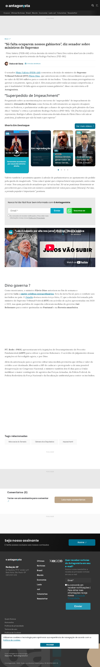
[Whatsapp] (56, 561)
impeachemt (68, 442)
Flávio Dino (34, 76)
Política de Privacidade (37, 218)
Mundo (35, 13)
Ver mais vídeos (84, 126)
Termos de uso (11, 629)
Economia (43, 13)
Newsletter (72, 13)
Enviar (57, 211)
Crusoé (7, 13)
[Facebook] (61, 561)
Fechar (50, 644)
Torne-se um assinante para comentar (27, 498)
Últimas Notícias (18, 13)
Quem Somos (10, 619)
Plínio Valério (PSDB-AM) (28, 72)
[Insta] (58, 561)
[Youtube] (53, 561)
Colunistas (61, 13)
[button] (58, 169)
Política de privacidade (14, 626)
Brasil (28, 13)
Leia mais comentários (73, 500)
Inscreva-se (79, 211)
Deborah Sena (16, 64)
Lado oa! (52, 13)
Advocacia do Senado (17, 442)
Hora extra (9, 622)
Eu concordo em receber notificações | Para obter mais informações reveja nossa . (29, 217)
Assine (81, 542)
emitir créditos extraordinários (37, 293)
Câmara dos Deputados (44, 442)
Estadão (29, 297)
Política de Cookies (13, 633)
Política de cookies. (12, 640)
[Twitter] (50, 561)
